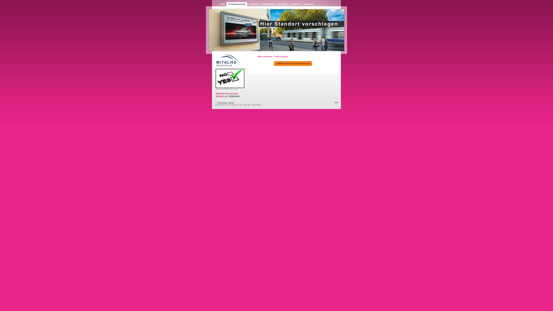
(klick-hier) (234, 96)
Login (336, 102)
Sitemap (231, 103)
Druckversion (222, 103)
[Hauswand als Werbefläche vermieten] (230, 78)
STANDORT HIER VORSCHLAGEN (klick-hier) (293, 63)
